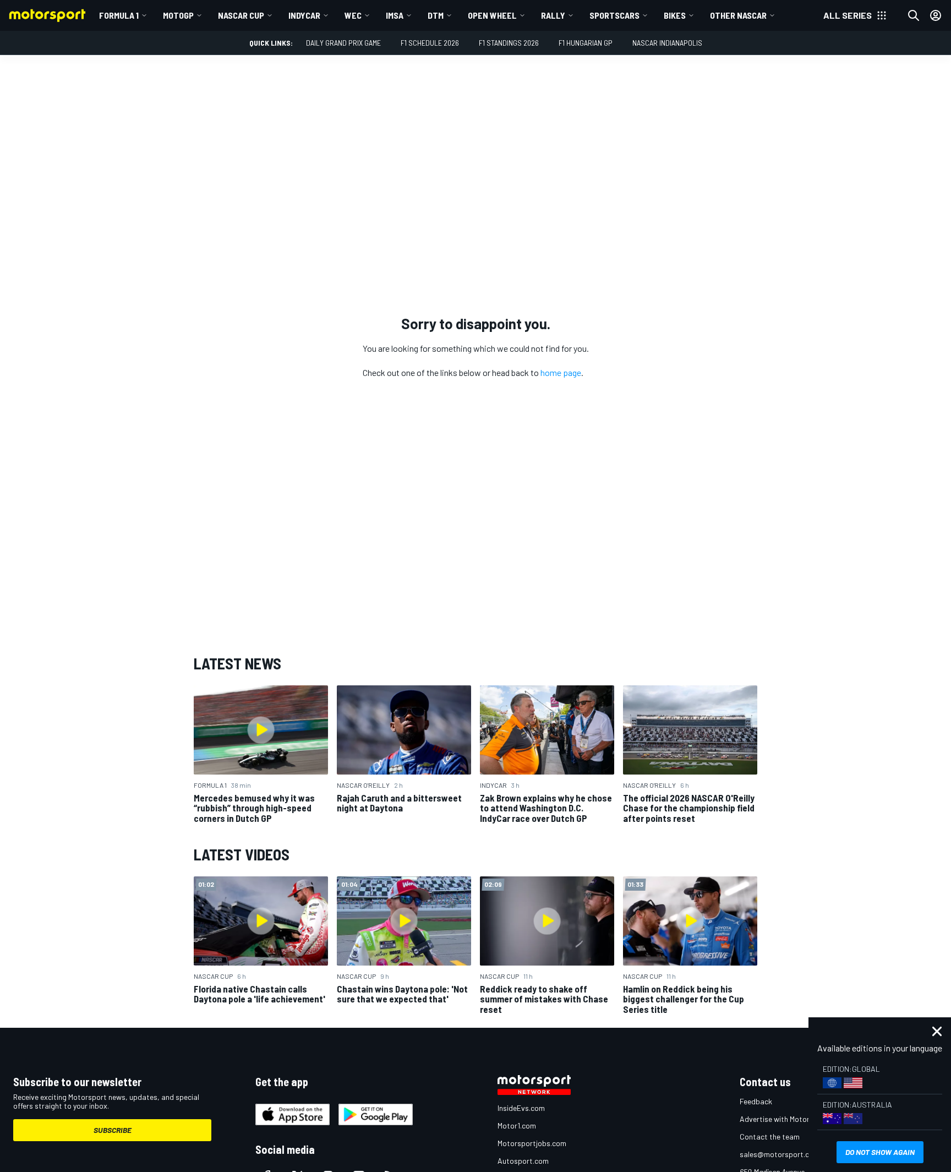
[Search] (914, 15)
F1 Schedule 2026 (430, 42)
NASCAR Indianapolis (667, 42)
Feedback (756, 1101)
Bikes (675, 15)
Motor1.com (517, 1125)
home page (560, 372)
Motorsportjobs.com (532, 1143)
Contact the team (770, 1136)
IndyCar (304, 15)
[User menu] (936, 15)
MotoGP (178, 15)
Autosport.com (523, 1160)
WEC (353, 15)
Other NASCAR (738, 15)
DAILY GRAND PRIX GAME (343, 42)
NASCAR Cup (241, 15)
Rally (553, 15)
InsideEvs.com (521, 1108)
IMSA (394, 15)
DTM (436, 15)
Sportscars (614, 15)
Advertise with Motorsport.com (792, 1119)
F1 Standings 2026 (509, 42)
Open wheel (492, 15)
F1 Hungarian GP (586, 42)
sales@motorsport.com (779, 1154)
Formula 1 (119, 15)
